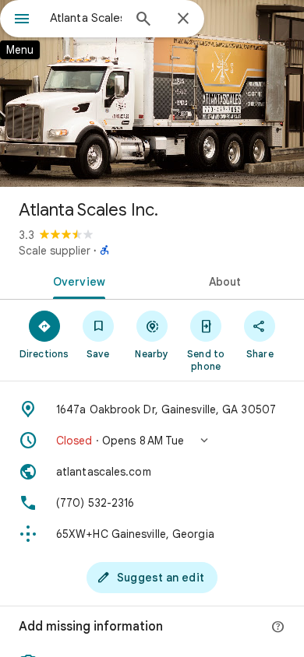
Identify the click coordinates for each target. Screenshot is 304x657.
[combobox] (86, 18)
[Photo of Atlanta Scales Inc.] (152, 93)
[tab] (76, 280)
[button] (152, 440)
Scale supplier (54, 251)
